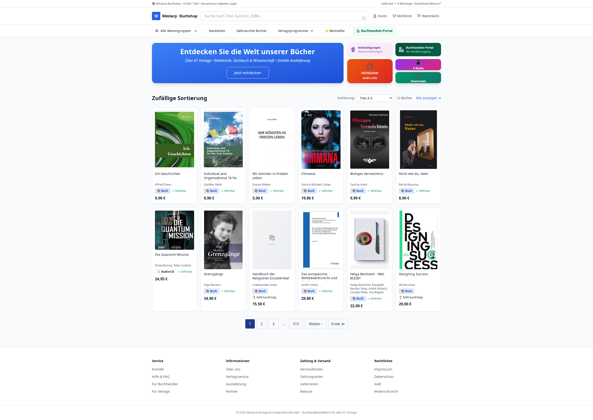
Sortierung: (346, 98)
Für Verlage (161, 391)
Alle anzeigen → (428, 98)
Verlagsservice (237, 376)
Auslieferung (236, 384)
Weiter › (315, 323)
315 (296, 323)
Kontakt (158, 369)
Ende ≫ (338, 323)
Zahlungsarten (311, 376)
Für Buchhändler (165, 384)
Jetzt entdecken (247, 72)
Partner (232, 391)
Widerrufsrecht (386, 391)
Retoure (306, 391)
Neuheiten (217, 30)
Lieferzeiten (309, 384)
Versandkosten (311, 369)
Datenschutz (384, 376)
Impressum (383, 369)
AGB (377, 384)
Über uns (233, 369)
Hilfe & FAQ (161, 376)
